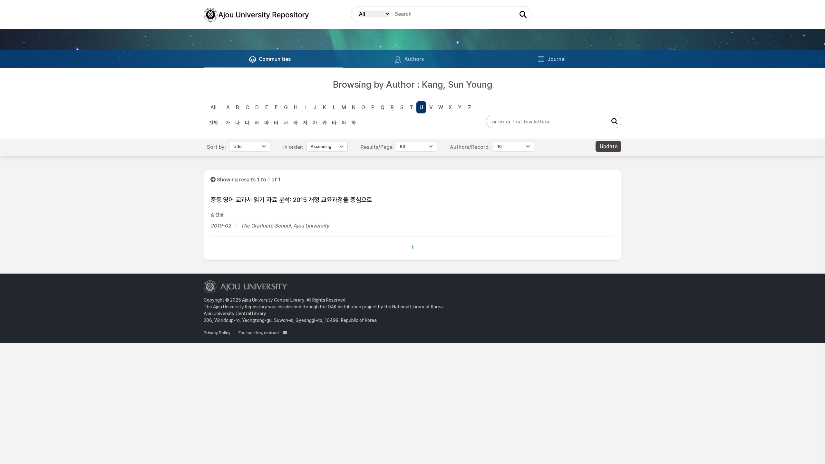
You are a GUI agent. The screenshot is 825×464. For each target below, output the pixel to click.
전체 (213, 123)
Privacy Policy (217, 332)
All (213, 107)
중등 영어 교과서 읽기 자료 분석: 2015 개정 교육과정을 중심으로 (291, 200)
